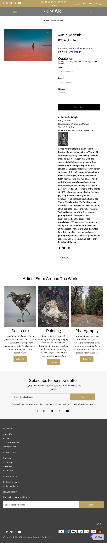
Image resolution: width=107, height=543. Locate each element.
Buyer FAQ (8, 466)
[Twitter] (11, 3)
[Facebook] (4, 3)
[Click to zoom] (48, 34)
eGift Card (8, 470)
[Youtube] (19, 3)
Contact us (64, 257)
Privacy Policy (9, 446)
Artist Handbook (10, 486)
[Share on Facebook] (60, 248)
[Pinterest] (15, 3)
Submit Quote (79, 107)
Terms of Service (11, 442)
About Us (7, 434)
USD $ (84, 3)
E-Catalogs (8, 462)
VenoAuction (26, 537)
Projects (7, 458)
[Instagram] (7, 3)
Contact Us (8, 438)
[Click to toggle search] (74, 3)
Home (46, 20)
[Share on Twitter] (64, 248)
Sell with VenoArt (11, 482)
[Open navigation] (15, 11)
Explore (20, 359)
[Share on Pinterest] (69, 248)
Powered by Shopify (42, 537)
